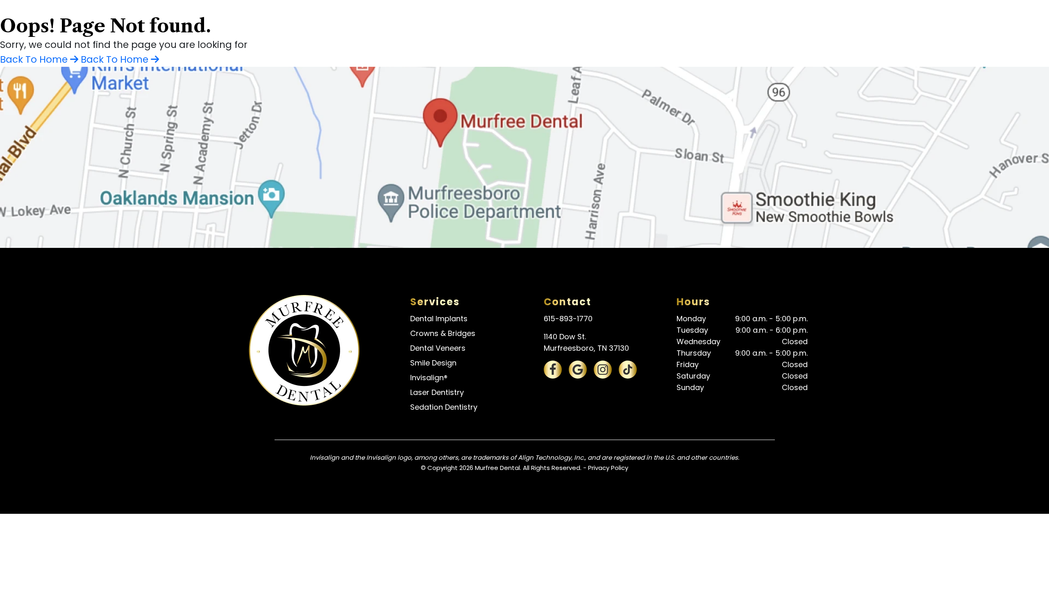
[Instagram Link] (603, 370)
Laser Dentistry (437, 392)
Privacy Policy (608, 467)
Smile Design (433, 363)
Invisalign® (428, 377)
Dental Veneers (437, 348)
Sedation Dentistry (443, 407)
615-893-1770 (568, 318)
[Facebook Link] (553, 370)
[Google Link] (578, 370)
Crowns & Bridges (442, 333)
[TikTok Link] (628, 370)
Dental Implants (439, 318)
